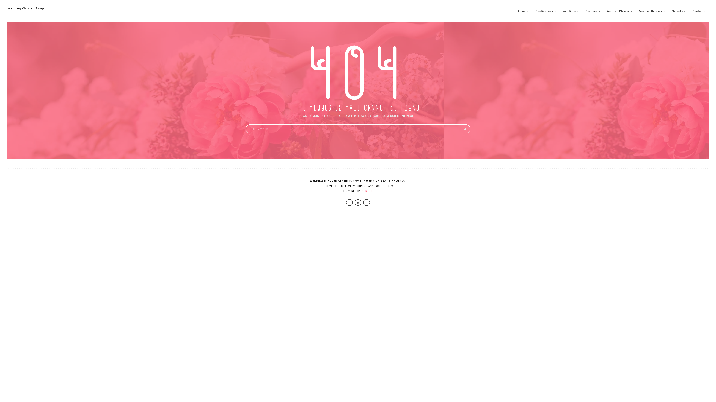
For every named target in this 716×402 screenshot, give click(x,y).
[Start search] (464, 129)
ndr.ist (367, 190)
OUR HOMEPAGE (402, 116)
